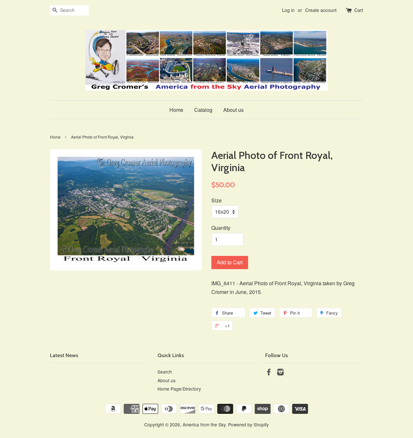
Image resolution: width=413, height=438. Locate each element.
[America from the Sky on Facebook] (268, 373)
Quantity (220, 227)
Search (164, 371)
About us (233, 109)
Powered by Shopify (248, 424)
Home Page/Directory (179, 388)
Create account (321, 10)
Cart (358, 10)
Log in (288, 10)
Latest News (64, 355)
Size (216, 200)
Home (176, 109)
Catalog (203, 109)
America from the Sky (204, 424)
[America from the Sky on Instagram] (280, 373)
